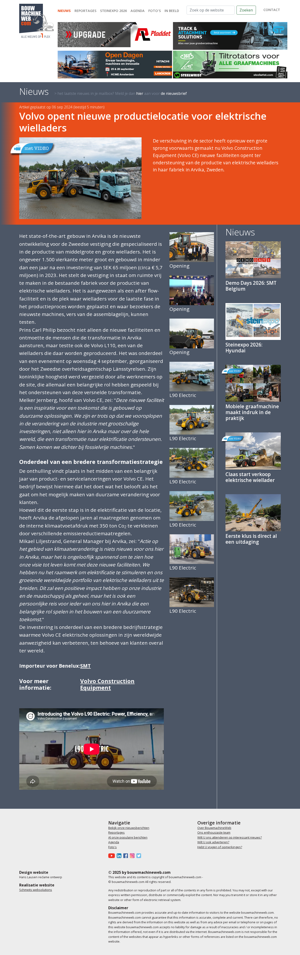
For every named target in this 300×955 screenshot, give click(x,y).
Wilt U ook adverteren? (213, 842)
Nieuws (64, 10)
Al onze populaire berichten (127, 837)
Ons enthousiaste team (213, 832)
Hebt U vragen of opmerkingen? (219, 847)
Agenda (138, 10)
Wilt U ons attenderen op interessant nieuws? (229, 837)
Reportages (85, 10)
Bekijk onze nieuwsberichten (128, 828)
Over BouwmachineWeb (214, 828)
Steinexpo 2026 (113, 10)
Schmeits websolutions (35, 890)
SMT (85, 665)
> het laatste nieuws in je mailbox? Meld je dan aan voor (120, 93)
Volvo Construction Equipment (107, 684)
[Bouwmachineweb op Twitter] (139, 855)
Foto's (154, 10)
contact (271, 10)
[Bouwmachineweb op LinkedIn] (120, 855)
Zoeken (246, 10)
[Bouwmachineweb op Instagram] (133, 855)
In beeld (172, 10)
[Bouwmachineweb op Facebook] (126, 855)
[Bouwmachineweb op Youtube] (112, 855)
